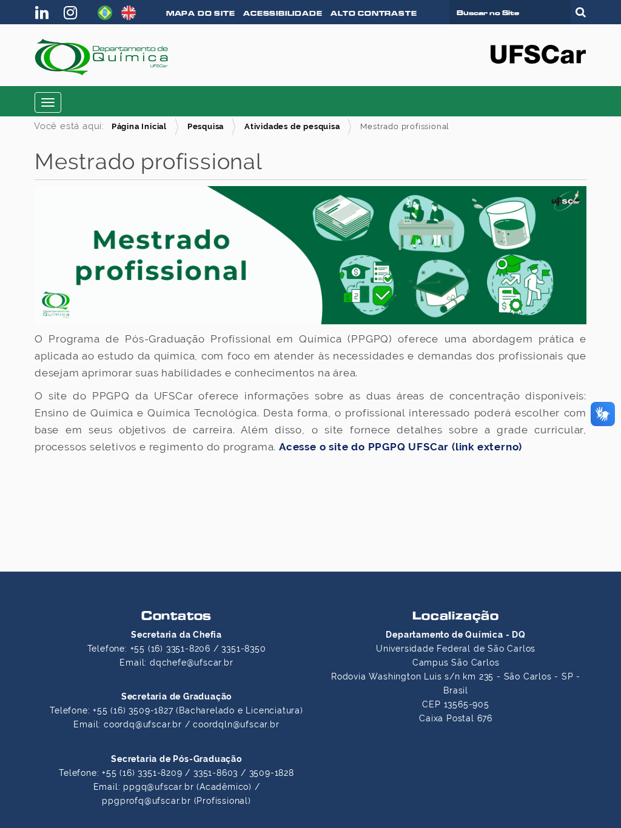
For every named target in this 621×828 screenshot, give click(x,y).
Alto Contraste (374, 13)
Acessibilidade (282, 13)
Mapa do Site (200, 13)
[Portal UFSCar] (538, 53)
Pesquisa (205, 126)
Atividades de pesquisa (292, 126)
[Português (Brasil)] (105, 11)
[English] (128, 11)
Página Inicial (139, 126)
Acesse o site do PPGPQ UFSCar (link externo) (400, 447)
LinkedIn (45, 13)
